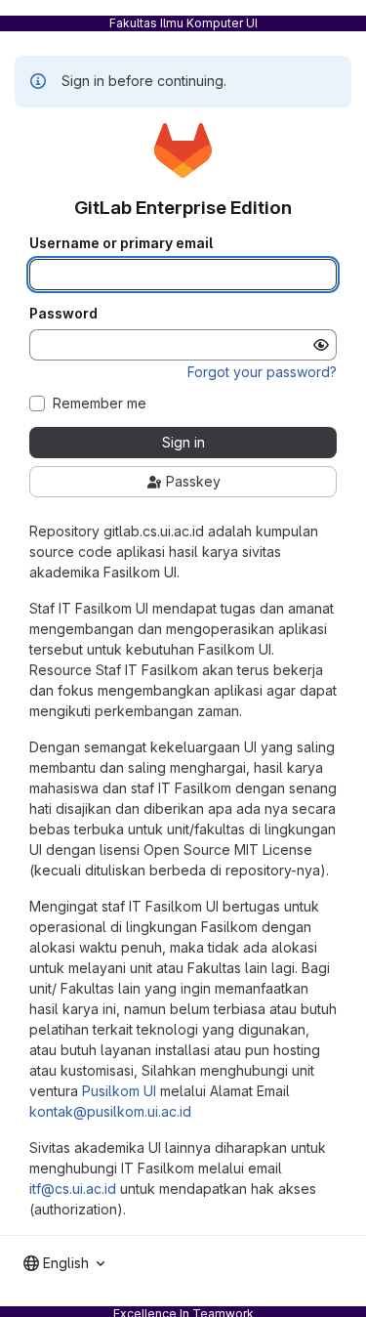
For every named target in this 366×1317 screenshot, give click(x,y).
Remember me (99, 403)
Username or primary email (121, 243)
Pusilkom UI (119, 1091)
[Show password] (321, 345)
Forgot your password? (262, 371)
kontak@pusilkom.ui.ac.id (110, 1111)
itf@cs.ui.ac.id (72, 1188)
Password (63, 313)
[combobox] (64, 1263)
